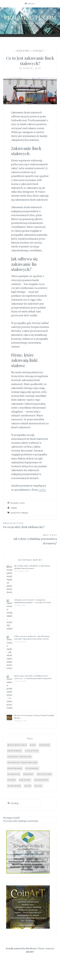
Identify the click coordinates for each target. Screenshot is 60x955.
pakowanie (15, 768)
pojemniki (32, 768)
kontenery (15, 751)
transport (41, 780)
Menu (31, 3)
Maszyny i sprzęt (30, 51)
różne (12, 780)
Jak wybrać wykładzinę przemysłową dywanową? (35, 539)
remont (28, 774)
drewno (44, 745)
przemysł (14, 774)
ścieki (38, 786)
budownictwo (17, 745)
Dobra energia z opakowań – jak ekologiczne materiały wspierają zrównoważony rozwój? (32, 637)
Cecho (42, 489)
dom (33, 745)
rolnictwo (44, 774)
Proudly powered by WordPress (21, 948)
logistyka (32, 751)
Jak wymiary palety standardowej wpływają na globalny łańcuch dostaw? (32, 567)
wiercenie (14, 786)
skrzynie (25, 780)
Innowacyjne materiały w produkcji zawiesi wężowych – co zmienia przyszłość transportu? (33, 677)
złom (27, 786)
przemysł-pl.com (30, 17)
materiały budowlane (23, 762)
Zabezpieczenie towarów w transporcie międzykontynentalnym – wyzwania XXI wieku (32, 601)
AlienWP (30, 952)
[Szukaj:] (23, 803)
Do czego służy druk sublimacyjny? (24, 525)
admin (14, 508)
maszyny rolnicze (20, 757)
